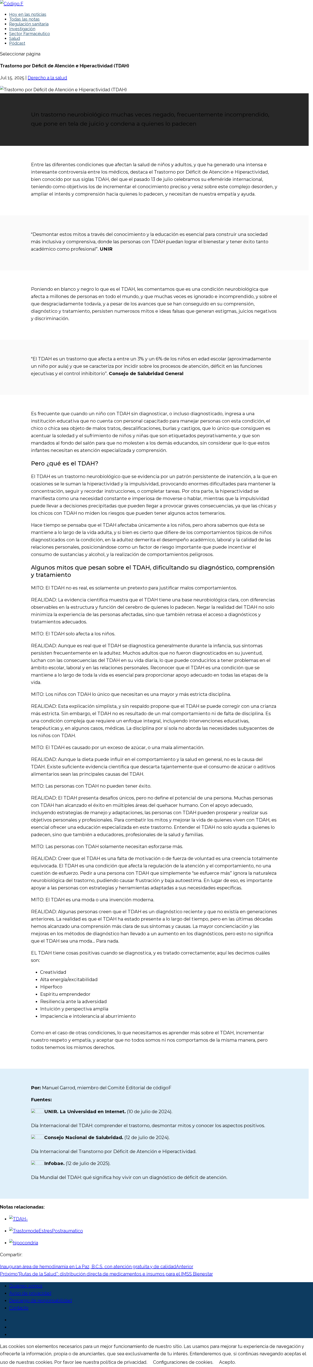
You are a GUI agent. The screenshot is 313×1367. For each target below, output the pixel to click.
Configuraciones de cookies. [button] (183, 1362)
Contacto (18, 1308)
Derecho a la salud (47, 77)
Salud (14, 38)
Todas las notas (24, 19)
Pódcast (17, 43)
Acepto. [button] (227, 1362)
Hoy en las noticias (27, 14)
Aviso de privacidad (30, 1293)
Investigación (22, 28)
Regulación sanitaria (29, 24)
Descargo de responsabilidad (40, 1300)
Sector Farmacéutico (29, 33)
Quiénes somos (25, 1286)
